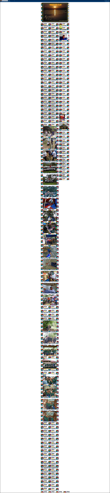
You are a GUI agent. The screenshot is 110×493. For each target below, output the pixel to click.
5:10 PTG (55, 482)
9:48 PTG (55, 425)
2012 (60, 132)
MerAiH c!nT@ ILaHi (63, 148)
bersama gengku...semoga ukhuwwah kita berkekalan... (48, 410)
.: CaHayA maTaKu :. (63, 145)
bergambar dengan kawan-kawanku (45, 385)
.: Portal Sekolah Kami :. (63, 177)
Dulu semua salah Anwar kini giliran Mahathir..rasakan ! (63, 158)
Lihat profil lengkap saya (63, 30)
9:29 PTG (55, 312)
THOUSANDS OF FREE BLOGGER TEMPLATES (54, 1)
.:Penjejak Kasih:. (62, 153)
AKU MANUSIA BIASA (63, 166)
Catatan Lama (57, 486)
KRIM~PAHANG (62, 175)
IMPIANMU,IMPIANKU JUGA (46, 430)
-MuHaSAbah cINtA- (62, 160)
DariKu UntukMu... (62, 141)
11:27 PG (55, 120)
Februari (62, 133)
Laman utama (48, 486)
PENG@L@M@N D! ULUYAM (46, 125)
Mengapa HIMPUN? (62, 173)
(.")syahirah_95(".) (62, 169)
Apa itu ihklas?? (44, 25)
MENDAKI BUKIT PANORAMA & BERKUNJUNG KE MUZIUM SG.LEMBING (49, 317)
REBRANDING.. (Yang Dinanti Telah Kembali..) (63, 164)
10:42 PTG (55, 82)
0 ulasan (42, 83)
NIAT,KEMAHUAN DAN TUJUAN (46, 55)
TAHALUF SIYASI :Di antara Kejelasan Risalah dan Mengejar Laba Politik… (64, 143)
